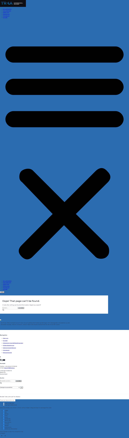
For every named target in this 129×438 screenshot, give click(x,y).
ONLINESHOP (7, 11)
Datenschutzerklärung (9, 348)
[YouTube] (4, 360)
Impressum (6, 16)
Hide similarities (9, 403)
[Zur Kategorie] (21, 387)
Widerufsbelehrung (8, 345)
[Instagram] (2, 360)
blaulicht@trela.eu (9, 368)
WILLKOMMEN (7, 9)
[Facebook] (0, 360)
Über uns (5, 338)
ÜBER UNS (6, 12)
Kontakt (5, 17)
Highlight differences (10, 405)
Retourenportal (7, 352)
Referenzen (6, 14)
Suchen (18, 381)
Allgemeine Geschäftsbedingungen (13, 343)
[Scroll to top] (1, 436)
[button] (64, 149)
